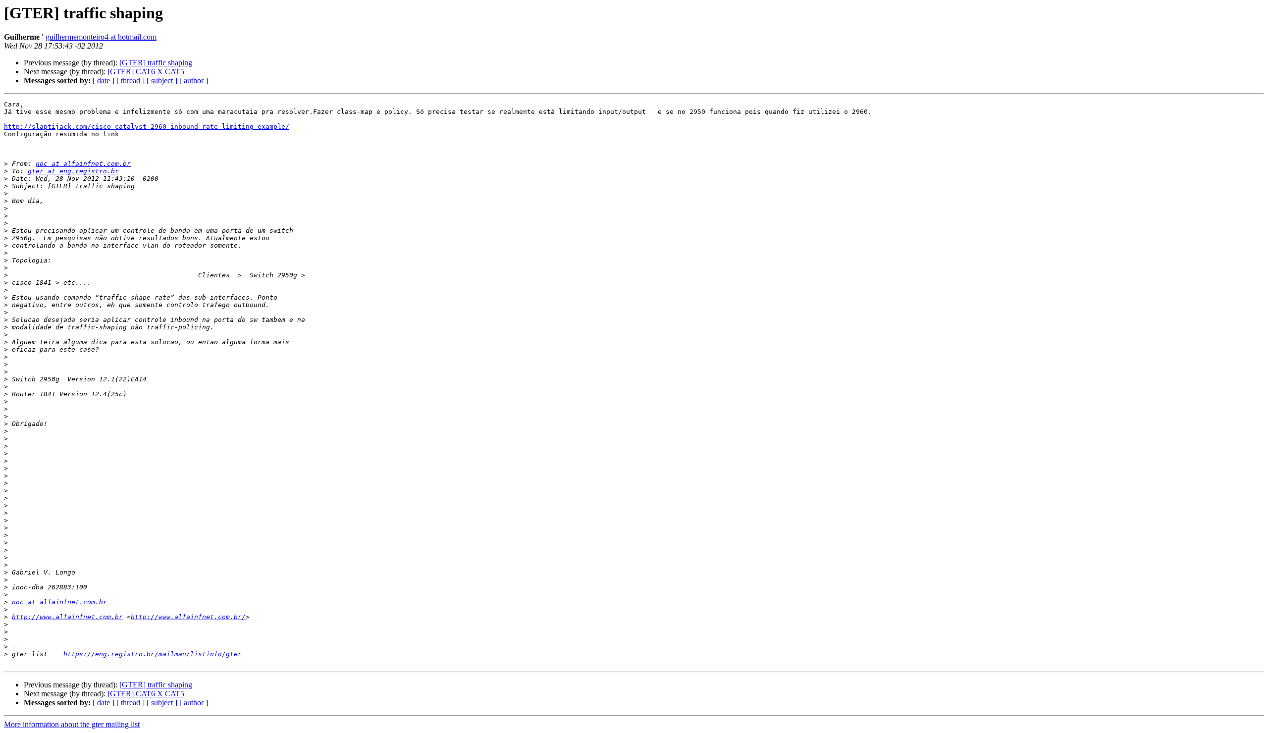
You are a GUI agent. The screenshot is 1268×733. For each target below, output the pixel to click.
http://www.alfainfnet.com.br (67, 617)
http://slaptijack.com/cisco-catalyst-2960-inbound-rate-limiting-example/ (146, 126)
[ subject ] (162, 80)
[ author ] (193, 80)
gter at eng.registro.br (73, 171)
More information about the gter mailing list (72, 724)
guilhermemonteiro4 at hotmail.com (101, 37)
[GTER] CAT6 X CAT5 (145, 71)
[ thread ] (130, 80)
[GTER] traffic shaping (155, 62)
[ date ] (103, 80)
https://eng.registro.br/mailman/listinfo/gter (152, 654)
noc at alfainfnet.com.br (83, 163)
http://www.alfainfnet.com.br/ (188, 617)
